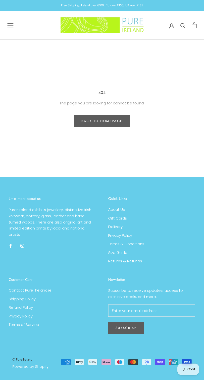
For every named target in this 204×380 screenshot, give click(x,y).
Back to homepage (102, 121)
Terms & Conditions (126, 243)
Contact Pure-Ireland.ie (30, 290)
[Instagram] (22, 246)
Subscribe (126, 327)
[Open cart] (194, 25)
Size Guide (117, 252)
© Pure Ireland (22, 359)
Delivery (115, 226)
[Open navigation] (10, 25)
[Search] (183, 25)
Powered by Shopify (30, 366)
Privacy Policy (120, 235)
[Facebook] (10, 246)
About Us (116, 209)
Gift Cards (117, 218)
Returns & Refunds (125, 261)
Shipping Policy (22, 299)
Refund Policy (21, 307)
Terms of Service (24, 324)
